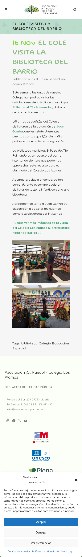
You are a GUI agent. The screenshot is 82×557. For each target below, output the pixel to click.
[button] (76, 480)
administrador (23, 84)
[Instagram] (8, 421)
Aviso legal (67, 551)
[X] (19, 421)
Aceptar (41, 522)
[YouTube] (25, 421)
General (54, 79)
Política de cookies (19, 551)
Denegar (41, 532)
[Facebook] (14, 421)
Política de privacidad (45, 551)
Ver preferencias (41, 543)
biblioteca (29, 343)
